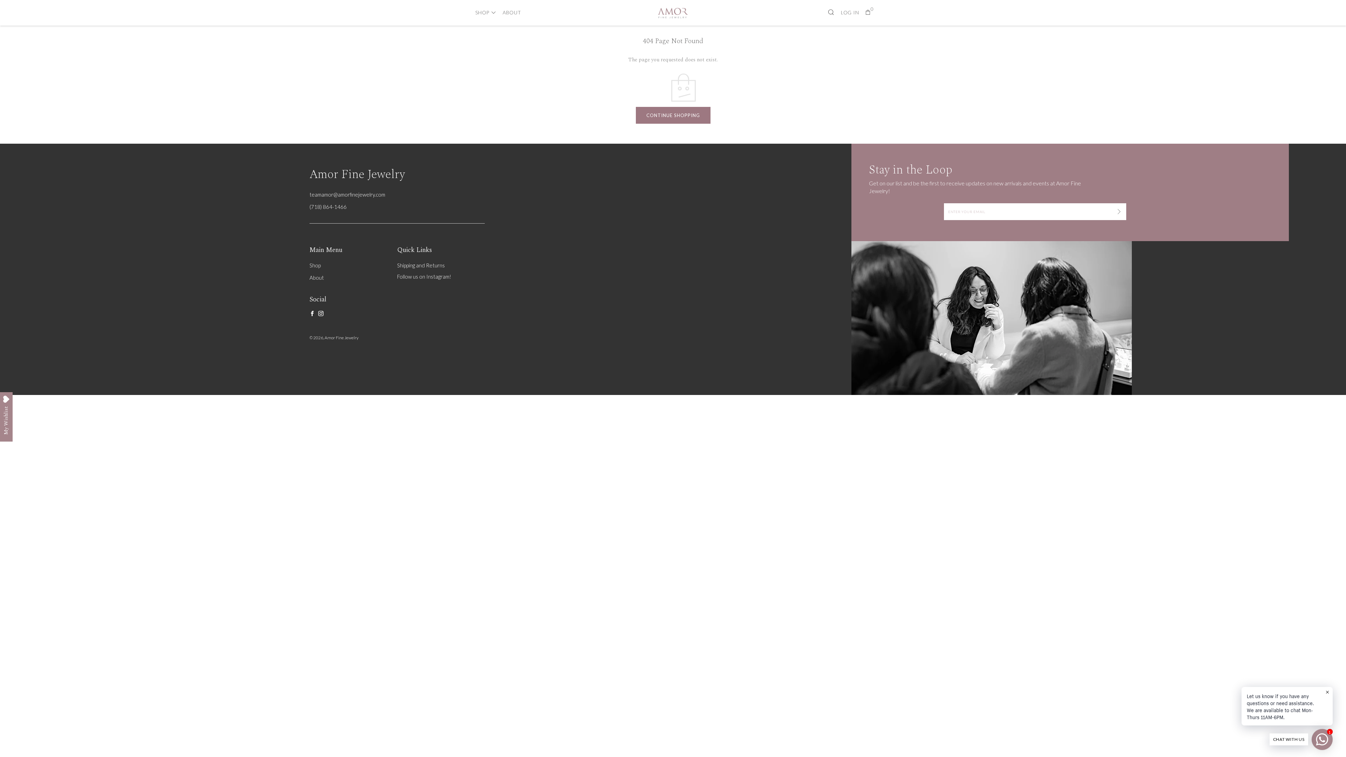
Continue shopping (673, 115)
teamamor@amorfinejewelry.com (347, 194)
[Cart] (868, 12)
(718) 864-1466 (328, 207)
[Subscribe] (1119, 211)
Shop (482, 12)
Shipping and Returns (421, 265)
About (512, 12)
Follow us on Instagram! (424, 276)
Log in (850, 12)
